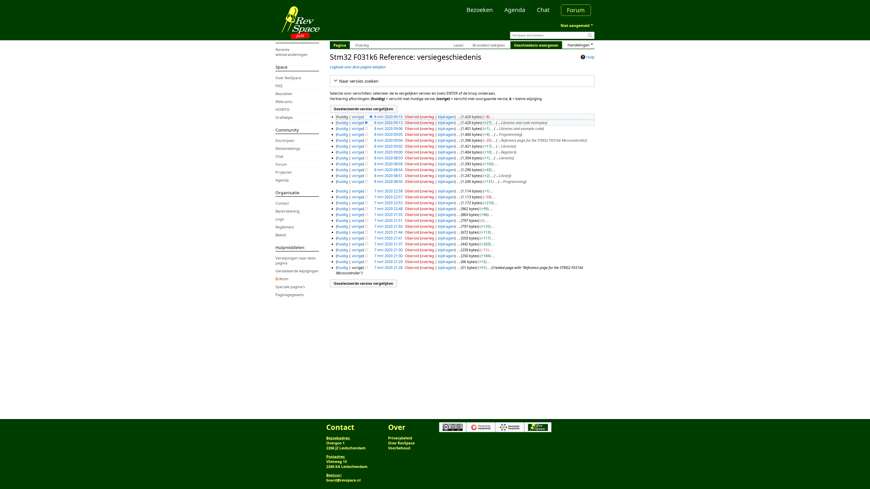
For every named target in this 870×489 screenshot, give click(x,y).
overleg (427, 116)
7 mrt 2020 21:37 (388, 244)
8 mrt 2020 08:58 (388, 163)
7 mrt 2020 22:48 (388, 208)
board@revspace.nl (343, 480)
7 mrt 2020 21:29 (388, 261)
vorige (357, 116)
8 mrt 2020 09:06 (388, 128)
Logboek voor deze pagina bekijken (358, 67)
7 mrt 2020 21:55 (388, 214)
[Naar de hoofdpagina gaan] (315, 20)
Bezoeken (479, 10)
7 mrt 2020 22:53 (388, 202)
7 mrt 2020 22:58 (388, 191)
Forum (576, 10)
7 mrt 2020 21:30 (388, 249)
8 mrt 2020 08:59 (388, 158)
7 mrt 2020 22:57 (388, 196)
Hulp (590, 57)
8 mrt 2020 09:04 (388, 140)
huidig (342, 122)
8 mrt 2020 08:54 (388, 169)
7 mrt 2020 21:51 (388, 220)
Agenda (514, 10)
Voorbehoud (399, 448)
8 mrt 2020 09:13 (388, 122)
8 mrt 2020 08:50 (388, 181)
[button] (462, 81)
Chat (543, 10)
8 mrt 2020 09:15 (388, 116)
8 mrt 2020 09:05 (388, 134)
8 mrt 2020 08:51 (388, 175)
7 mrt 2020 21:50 (388, 226)
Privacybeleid (400, 438)
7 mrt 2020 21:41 (388, 238)
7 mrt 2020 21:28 (388, 267)
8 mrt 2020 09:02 (388, 146)
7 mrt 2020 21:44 (388, 232)
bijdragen (446, 116)
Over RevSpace (401, 443)
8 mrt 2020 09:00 (388, 152)
